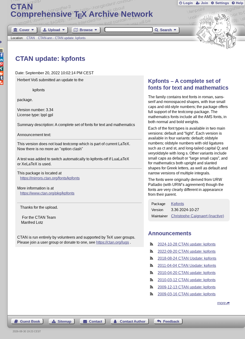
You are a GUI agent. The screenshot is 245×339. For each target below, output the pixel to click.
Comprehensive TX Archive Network (82, 10)
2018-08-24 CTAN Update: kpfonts (187, 258)
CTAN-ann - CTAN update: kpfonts (62, 38)
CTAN (31, 38)
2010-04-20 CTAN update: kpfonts (187, 273)
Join (204, 3)
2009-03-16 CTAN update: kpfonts (187, 294)
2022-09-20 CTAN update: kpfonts (187, 251)
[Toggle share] (1, 42)
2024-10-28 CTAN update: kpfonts (187, 244)
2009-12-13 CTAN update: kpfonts (187, 287)
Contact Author (132, 321)
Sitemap (64, 321)
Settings (222, 3)
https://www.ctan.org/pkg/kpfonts (47, 193)
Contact (95, 321)
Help (239, 3)
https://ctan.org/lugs (112, 242)
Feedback (171, 321)
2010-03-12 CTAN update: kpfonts (187, 280)
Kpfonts (177, 204)
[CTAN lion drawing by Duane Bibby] (216, 58)
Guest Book (30, 321)
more (221, 303)
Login (188, 3)
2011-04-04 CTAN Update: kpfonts (187, 266)
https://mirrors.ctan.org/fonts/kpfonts (50, 178)
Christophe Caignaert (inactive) (197, 216)
